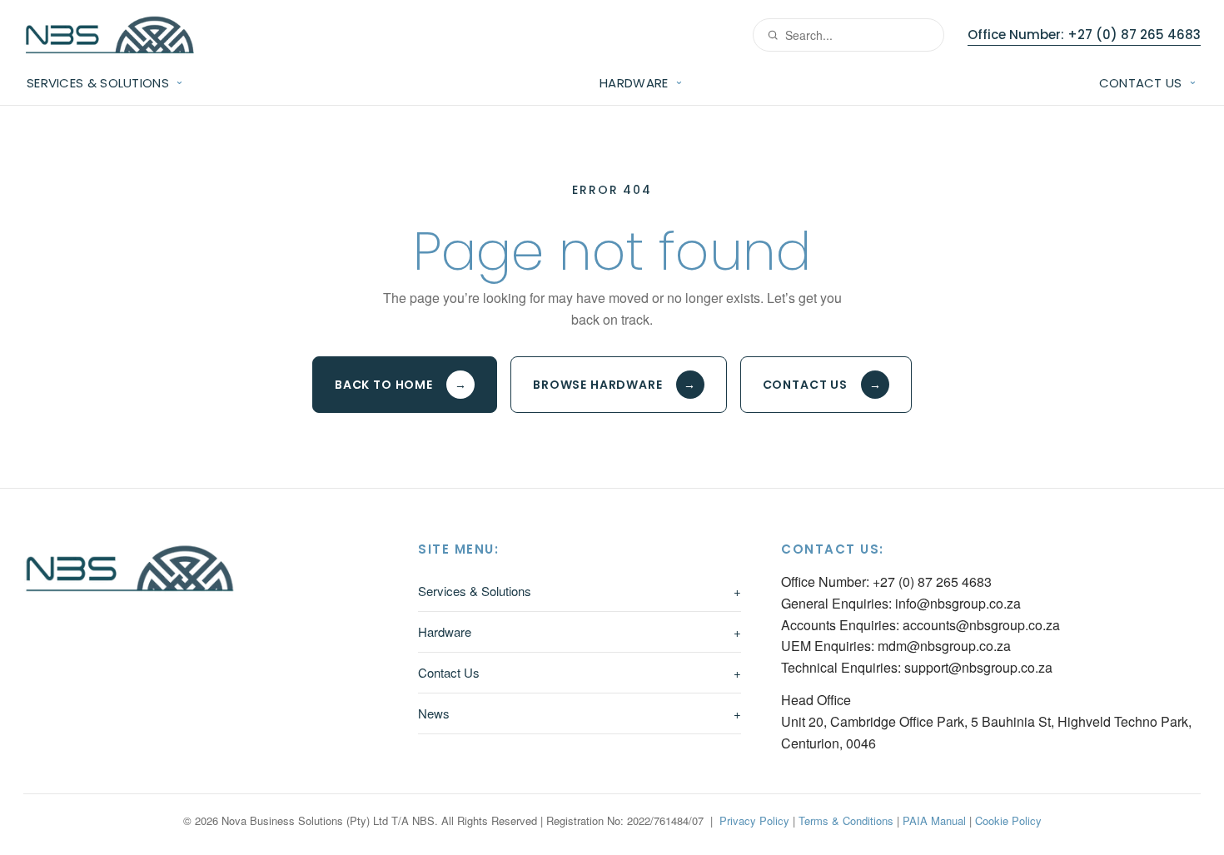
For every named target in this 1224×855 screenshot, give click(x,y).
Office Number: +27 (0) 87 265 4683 (1084, 34)
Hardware (579, 631)
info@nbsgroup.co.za (958, 603)
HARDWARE (634, 83)
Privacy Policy (754, 820)
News (579, 713)
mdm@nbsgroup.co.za (944, 645)
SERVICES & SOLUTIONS (98, 83)
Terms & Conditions (846, 820)
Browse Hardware (614, 384)
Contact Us (822, 384)
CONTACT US (1140, 83)
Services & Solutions (579, 590)
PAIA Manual (934, 820)
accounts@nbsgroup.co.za (981, 624)
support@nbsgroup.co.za (978, 667)
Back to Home (401, 384)
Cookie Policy (1008, 820)
